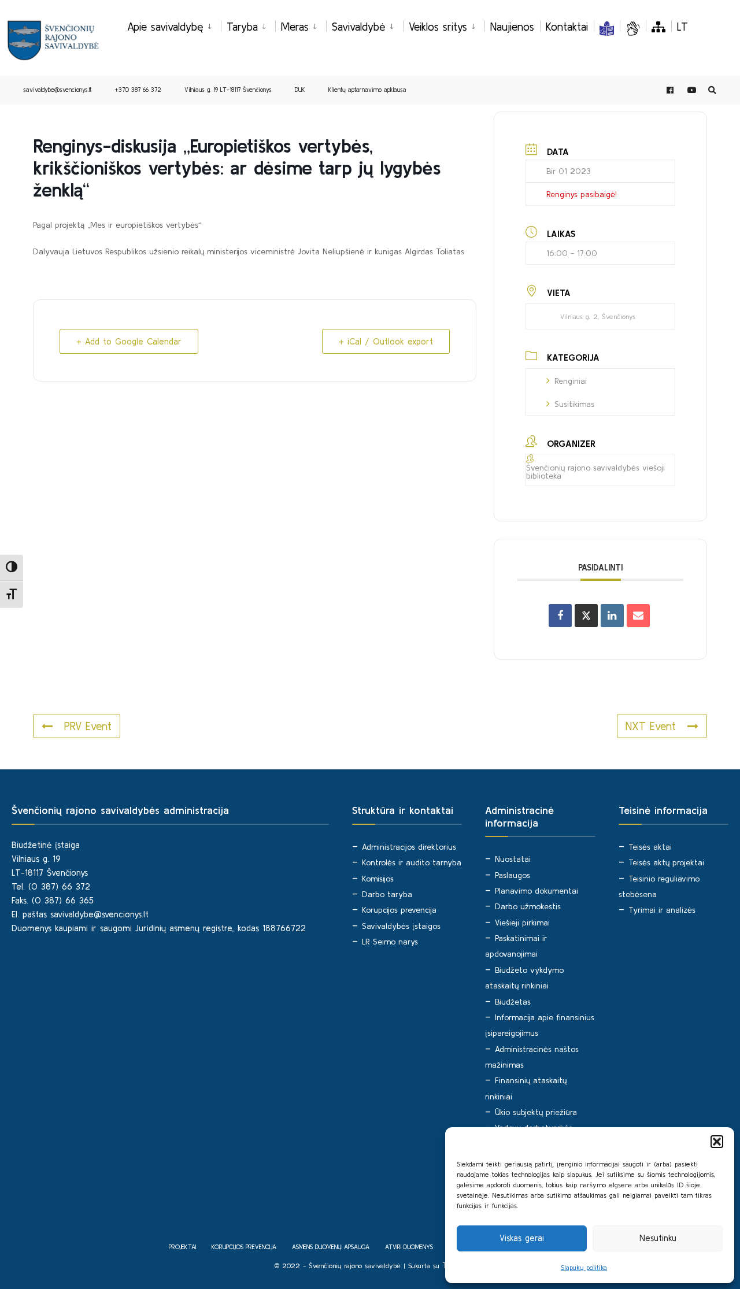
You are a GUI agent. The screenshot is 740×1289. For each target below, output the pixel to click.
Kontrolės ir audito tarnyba (411, 862)
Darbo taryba (387, 894)
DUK (300, 89)
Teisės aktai (650, 846)
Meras (295, 26)
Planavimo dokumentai (536, 890)
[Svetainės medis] (658, 26)
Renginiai (570, 381)
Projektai (182, 1246)
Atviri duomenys (409, 1246)
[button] (717, 1141)
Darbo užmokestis (528, 906)
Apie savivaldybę (165, 26)
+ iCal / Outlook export (386, 341)
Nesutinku (657, 1238)
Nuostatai (513, 859)
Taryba (242, 26)
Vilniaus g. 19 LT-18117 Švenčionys (228, 89)
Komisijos (378, 878)
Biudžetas (513, 1001)
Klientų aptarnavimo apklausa (367, 89)
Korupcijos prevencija (399, 909)
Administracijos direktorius (409, 846)
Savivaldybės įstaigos (401, 926)
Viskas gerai (522, 1238)
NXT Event (651, 726)
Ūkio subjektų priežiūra (536, 1112)
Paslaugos (512, 875)
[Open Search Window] (712, 90)
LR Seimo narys (390, 941)
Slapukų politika (584, 1267)
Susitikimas (574, 404)
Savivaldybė (359, 26)
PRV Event (88, 726)
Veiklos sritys (438, 26)
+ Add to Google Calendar (129, 341)
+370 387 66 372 (137, 89)
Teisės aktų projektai (666, 862)
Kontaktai (567, 26)
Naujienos (512, 26)
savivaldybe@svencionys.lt (57, 89)
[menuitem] (174, 25)
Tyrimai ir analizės (661, 909)
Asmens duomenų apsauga (330, 1246)
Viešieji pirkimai (522, 922)
